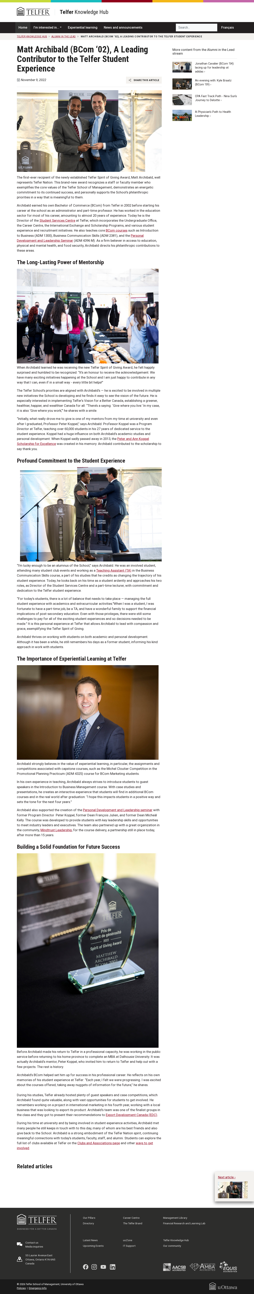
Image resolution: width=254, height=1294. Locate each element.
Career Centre (131, 1217)
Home (22, 27)
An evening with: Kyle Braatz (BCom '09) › (213, 82)
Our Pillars (89, 1217)
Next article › (227, 1177)
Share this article (146, 80)
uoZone (127, 1240)
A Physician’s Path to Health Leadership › (213, 113)
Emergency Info (38, 1288)
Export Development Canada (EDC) (131, 1115)
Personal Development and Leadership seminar (117, 810)
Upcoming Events (93, 1245)
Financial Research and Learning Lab (184, 1223)
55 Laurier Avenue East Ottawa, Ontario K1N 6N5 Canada (40, 1259)
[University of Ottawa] (223, 1285)
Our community (172, 1245)
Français (227, 27)
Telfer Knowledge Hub (176, 1240)
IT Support (129, 1245)
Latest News (90, 1240)
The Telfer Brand (132, 1223)
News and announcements (123, 27)
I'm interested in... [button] (46, 27)
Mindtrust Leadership (56, 830)
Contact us (31, 1242)
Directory (88, 1223)
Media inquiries (34, 1246)
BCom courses (116, 230)
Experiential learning (82, 27)
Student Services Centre (57, 220)
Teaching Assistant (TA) (113, 570)
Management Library (175, 1217)
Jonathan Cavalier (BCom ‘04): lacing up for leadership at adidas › (214, 67)
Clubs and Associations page (98, 1143)
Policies (21, 1288)
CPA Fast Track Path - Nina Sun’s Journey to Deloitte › (216, 98)
